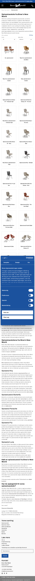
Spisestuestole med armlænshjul (17, 493)
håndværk (22, 348)
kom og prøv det (6, 330)
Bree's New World (6, 10)
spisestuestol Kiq (23, 373)
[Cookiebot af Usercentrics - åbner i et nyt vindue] (26, 258)
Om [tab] (29, 262)
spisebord (13, 351)
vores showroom (16, 499)
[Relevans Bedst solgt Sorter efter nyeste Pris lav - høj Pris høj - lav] (25, 39)
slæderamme (8, 406)
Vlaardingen (24, 499)
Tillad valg (6, 317)
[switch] (30, 295)
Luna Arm (28, 457)
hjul (6, 439)
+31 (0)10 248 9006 (7, 569)
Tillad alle (6, 312)
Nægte (5, 322)
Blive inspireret (5, 362)
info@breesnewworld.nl (7, 571)
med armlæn (24, 399)
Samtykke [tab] (6, 262)
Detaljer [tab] (17, 262)
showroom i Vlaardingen (7, 469)
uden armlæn (30, 392)
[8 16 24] (9, 39)
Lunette (21, 457)
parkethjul (30, 420)
